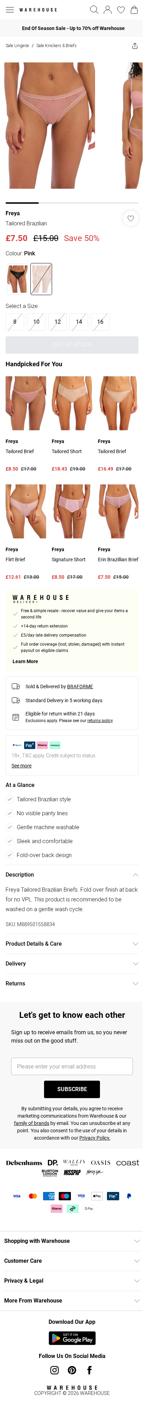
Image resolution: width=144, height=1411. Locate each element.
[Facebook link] (89, 1370)
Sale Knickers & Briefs (56, 45)
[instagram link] (54, 1370)
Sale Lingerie (17, 45)
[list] (72, 129)
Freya (13, 213)
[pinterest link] (72, 1370)
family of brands (31, 1123)
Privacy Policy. (94, 1138)
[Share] (135, 45)
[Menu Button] (10, 10)
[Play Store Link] (72, 1338)
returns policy (100, 720)
